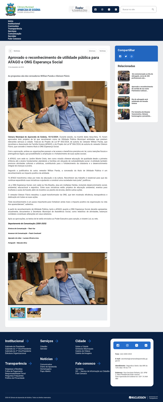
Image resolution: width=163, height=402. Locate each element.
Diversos (92, 51)
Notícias (103, 51)
